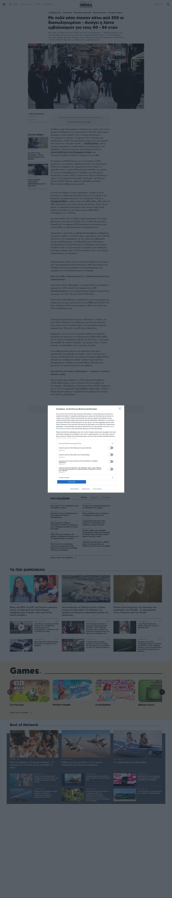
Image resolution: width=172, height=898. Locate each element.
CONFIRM (71, 482)
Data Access (86, 489)
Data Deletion (74, 489)
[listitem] (86, 443)
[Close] (120, 409)
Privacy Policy (97, 489)
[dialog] (86, 449)
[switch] (110, 447)
